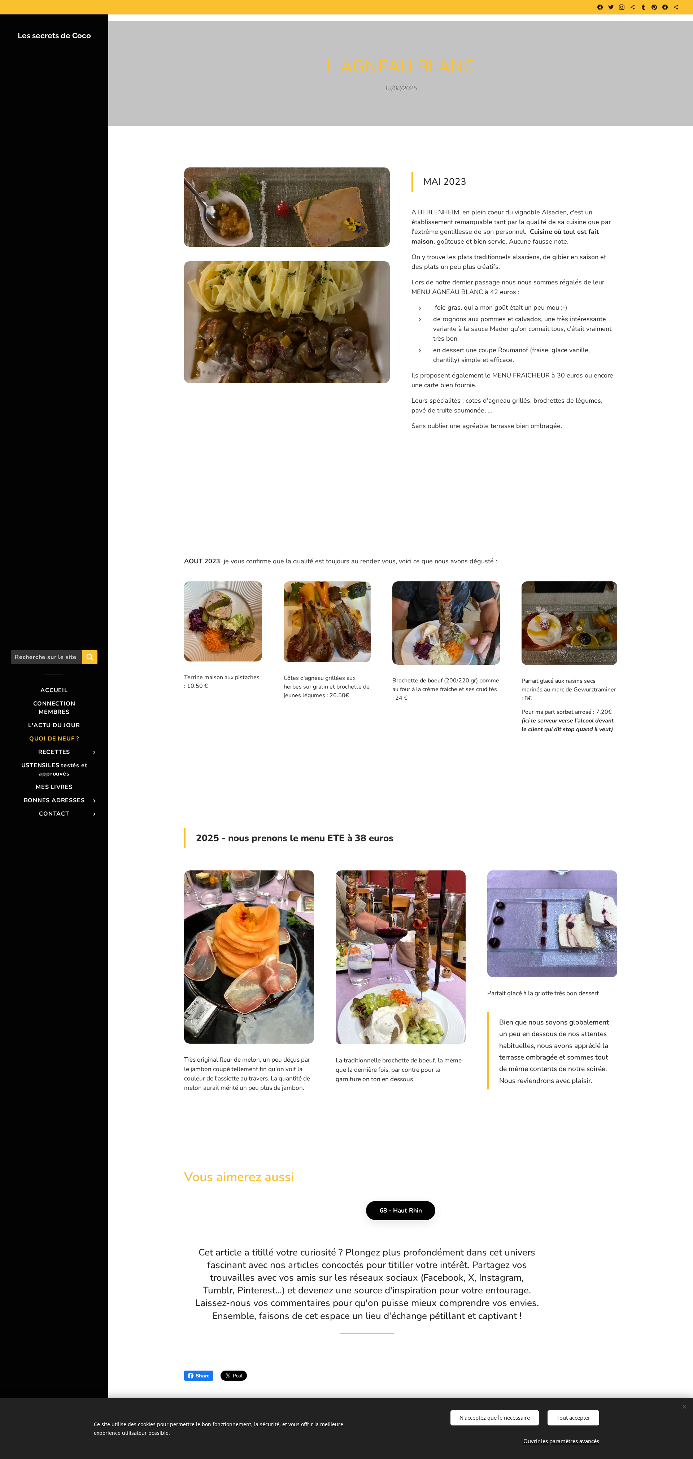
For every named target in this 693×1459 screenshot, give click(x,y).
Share (203, 1376)
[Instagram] (621, 7)
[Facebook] (600, 7)
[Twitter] (610, 7)
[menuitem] (54, 690)
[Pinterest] (654, 7)
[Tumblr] (643, 7)
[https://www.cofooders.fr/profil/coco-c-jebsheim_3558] (675, 7)
